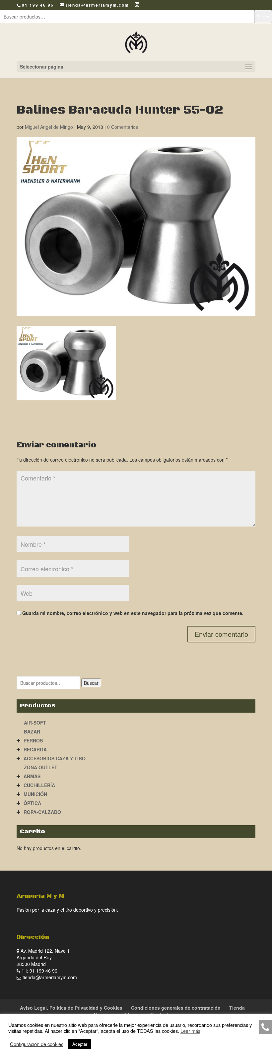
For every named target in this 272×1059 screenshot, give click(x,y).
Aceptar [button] (79, 1044)
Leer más (190, 1030)
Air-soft (35, 722)
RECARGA (35, 749)
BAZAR (32, 731)
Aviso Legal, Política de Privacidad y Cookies (71, 1007)
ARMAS (32, 776)
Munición (35, 794)
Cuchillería (39, 785)
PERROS (33, 740)
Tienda (237, 1007)
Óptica (32, 803)
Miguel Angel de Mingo (49, 127)
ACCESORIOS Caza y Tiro (55, 758)
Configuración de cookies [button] (36, 1044)
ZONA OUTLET (40, 767)
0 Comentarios (122, 127)
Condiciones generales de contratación (176, 1007)
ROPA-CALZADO (42, 812)
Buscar (263, 16)
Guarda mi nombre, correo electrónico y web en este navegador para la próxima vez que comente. (132, 613)
